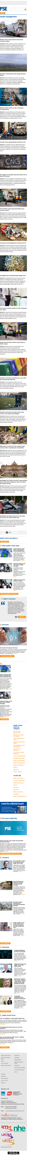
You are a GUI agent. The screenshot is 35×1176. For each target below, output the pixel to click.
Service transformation (19, 756)
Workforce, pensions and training (18, 735)
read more (2, 1024)
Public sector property (19, 762)
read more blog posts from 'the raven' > (11, 853)
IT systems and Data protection (18, 753)
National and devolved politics (19, 742)
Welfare (15, 767)
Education (15, 769)
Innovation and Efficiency (17, 749)
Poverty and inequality (19, 760)
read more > (22, 617)
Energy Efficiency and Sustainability (19, 746)
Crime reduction (17, 771)
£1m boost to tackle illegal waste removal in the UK (13, 243)
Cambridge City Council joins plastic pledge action (13, 275)
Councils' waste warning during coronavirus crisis (12, 142)
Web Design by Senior (6, 1147)
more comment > (5, 943)
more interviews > (5, 1011)
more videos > (4, 541)
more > (23, 560)
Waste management (18, 765)
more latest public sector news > (9, 594)
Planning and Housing (18, 758)
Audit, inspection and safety (18, 739)
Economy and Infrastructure (16, 732)
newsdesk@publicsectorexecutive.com (14, 1111)
